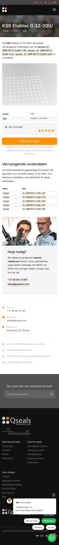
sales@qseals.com (18, 284)
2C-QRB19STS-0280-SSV (33, 205)
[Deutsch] (50, 2)
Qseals (41, 46)
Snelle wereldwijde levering (19, 350)
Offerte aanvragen (29, 141)
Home (5, 31)
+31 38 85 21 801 (17, 279)
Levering (6, 450)
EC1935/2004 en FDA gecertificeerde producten (28, 356)
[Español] (54, 2)
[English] (41, 2)
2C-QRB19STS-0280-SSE (33, 209)
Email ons (17, 319)
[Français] (45, 2)
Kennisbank (7, 458)
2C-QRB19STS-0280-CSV (34, 197)
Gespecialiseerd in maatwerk (20, 362)
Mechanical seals (11, 441)
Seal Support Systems (37, 446)
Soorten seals (34, 441)
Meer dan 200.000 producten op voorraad (26, 344)
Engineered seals (35, 458)
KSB (24, 31)
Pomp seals (32, 462)
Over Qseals (8, 472)
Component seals (35, 450)
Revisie (5, 454)
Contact (6, 476)
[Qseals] (4, 10)
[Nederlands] (36, 2)
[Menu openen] (54, 9)
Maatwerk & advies (11, 480)
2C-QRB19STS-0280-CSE (34, 193)
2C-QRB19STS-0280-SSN (37, 54)
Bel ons (16, 309)
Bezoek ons (18, 329)
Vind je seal (7, 446)
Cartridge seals (34, 454)
